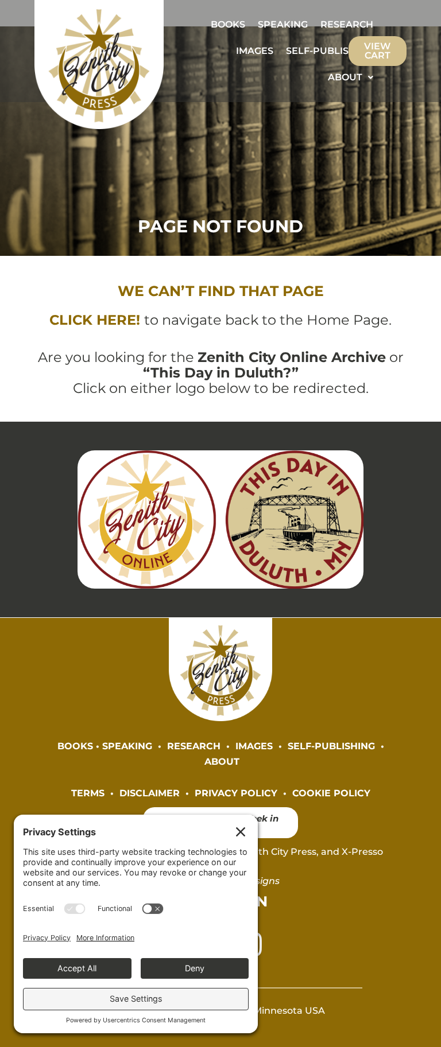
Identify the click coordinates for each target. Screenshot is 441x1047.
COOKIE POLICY (331, 793)
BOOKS (228, 24)
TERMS (88, 793)
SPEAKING (283, 24)
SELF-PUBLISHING (329, 50)
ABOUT (345, 77)
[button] (351, 77)
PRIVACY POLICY (236, 793)
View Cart (377, 51)
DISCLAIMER (149, 793)
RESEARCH (346, 24)
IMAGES (254, 50)
